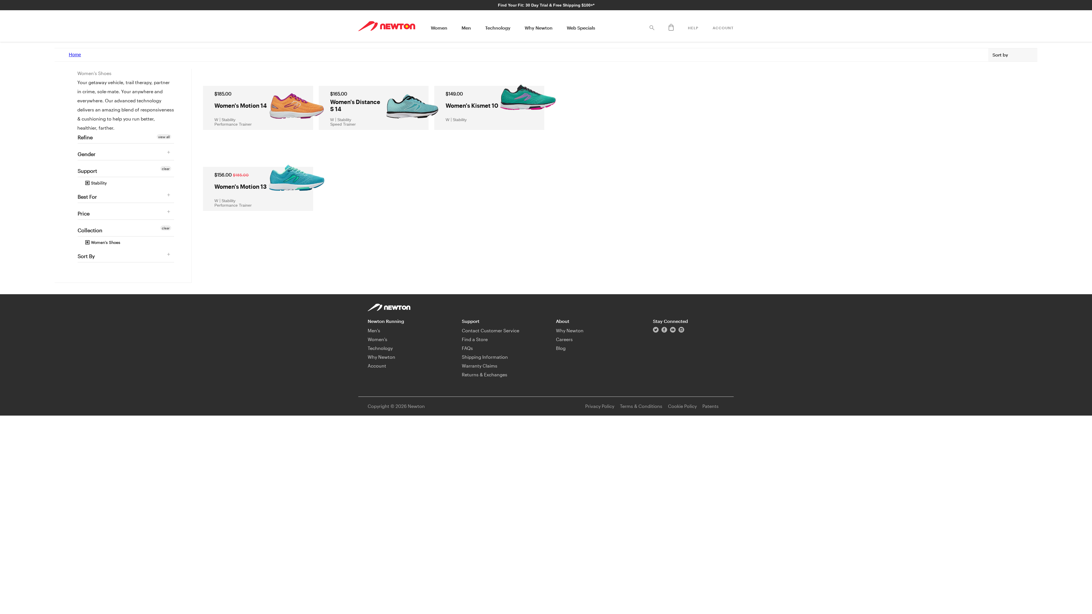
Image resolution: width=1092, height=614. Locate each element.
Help (693, 28)
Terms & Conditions (641, 406)
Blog (561, 348)
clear (166, 169)
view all (164, 137)
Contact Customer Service (490, 330)
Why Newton (539, 27)
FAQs (467, 348)
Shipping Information (485, 357)
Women (439, 27)
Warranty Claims (479, 365)
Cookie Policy (682, 406)
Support (87, 171)
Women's (377, 339)
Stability (98, 183)
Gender (87, 154)
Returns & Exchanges (484, 374)
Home (75, 54)
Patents (710, 406)
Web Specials (581, 27)
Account (723, 28)
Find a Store (475, 339)
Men (466, 27)
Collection (90, 230)
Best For (87, 197)
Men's (374, 330)
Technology (497, 27)
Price (84, 213)
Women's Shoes (105, 242)
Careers (564, 339)
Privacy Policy (599, 406)
